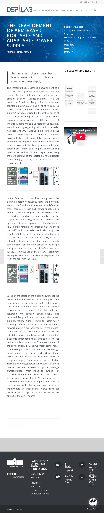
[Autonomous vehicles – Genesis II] (102, 256)
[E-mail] (58, 465)
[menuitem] (84, 2)
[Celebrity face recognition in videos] (2, 256)
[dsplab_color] (20, 10)
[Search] (95, 10)
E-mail (68, 465)
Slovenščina (84, 2)
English (94, 2)
